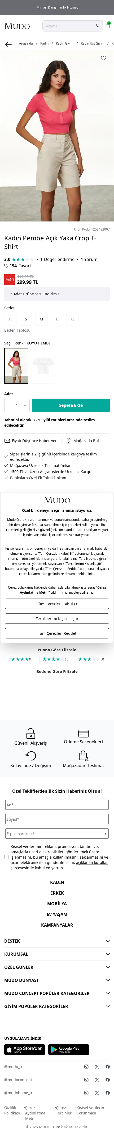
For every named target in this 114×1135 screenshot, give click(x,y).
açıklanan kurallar (92, 862)
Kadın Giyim (64, 43)
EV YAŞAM (57, 914)
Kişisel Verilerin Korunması (90, 1110)
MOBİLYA (57, 904)
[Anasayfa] (17, 26)
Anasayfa (26, 43)
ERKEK (57, 893)
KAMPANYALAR (57, 925)
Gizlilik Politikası (12, 1110)
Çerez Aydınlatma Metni (35, 1113)
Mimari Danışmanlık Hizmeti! (57, 7)
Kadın (44, 43)
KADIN (57, 882)
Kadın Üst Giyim (92, 43)
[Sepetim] (108, 26)
